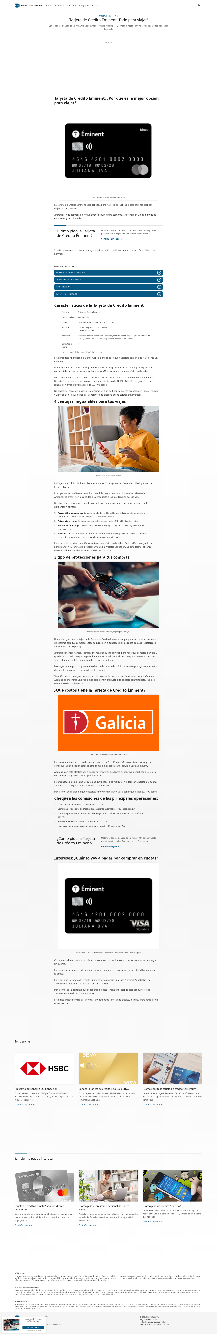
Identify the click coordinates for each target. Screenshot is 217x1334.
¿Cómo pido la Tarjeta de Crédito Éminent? (76, 233)
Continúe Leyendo (110, 238)
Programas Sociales (88, 5)
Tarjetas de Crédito (55, 5)
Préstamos (71, 5)
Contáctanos (57, 1324)
